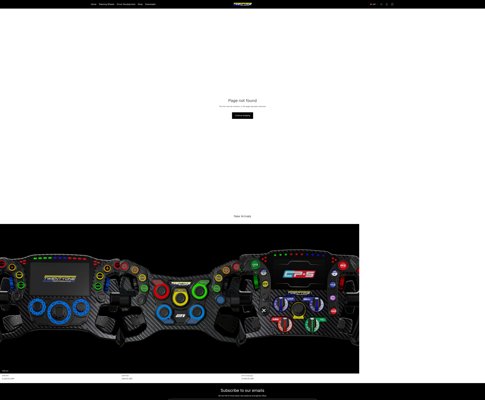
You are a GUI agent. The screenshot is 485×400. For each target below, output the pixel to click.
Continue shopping (242, 115)
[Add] (235, 369)
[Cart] (392, 4)
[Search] (381, 4)
